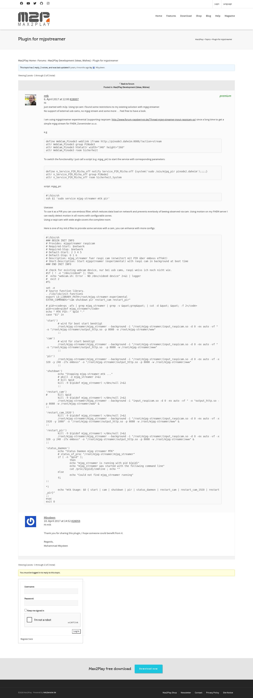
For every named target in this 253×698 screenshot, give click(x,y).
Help (217, 16)
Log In (76, 631)
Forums (42, 60)
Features (171, 16)
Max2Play (199, 39)
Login (216, 4)
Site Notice (228, 692)
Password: (29, 598)
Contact (198, 692)
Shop (199, 16)
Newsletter (186, 692)
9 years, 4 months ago (79, 67)
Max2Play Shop (170, 692)
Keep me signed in (35, 610)
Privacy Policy (212, 692)
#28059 (75, 521)
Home (158, 16)
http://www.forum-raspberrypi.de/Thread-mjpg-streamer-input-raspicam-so (153, 119)
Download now (148, 668)
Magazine (230, 16)
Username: (29, 586)
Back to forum (127, 84)
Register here (27, 639)
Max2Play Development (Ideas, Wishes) (69, 60)
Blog (208, 16)
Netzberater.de (49, 692)
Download (186, 16)
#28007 (74, 99)
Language (227, 4)
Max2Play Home (27, 60)
